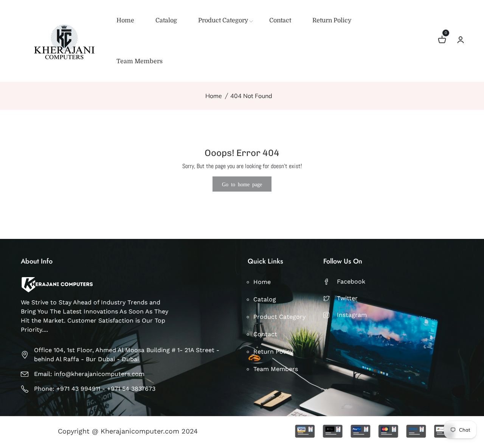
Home (125, 20)
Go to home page (242, 184)
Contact (280, 20)
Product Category (223, 20)
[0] (442, 41)
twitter (347, 298)
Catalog (166, 20)
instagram (352, 314)
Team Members (139, 61)
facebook (351, 281)
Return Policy (331, 20)
